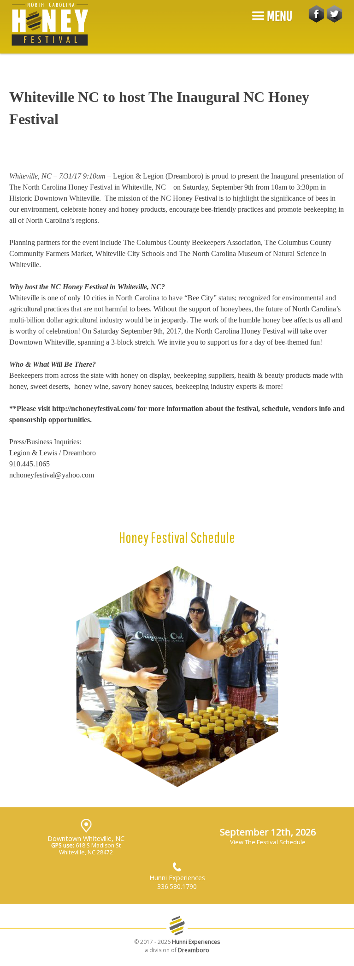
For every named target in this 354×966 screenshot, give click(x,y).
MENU (278, 15)
